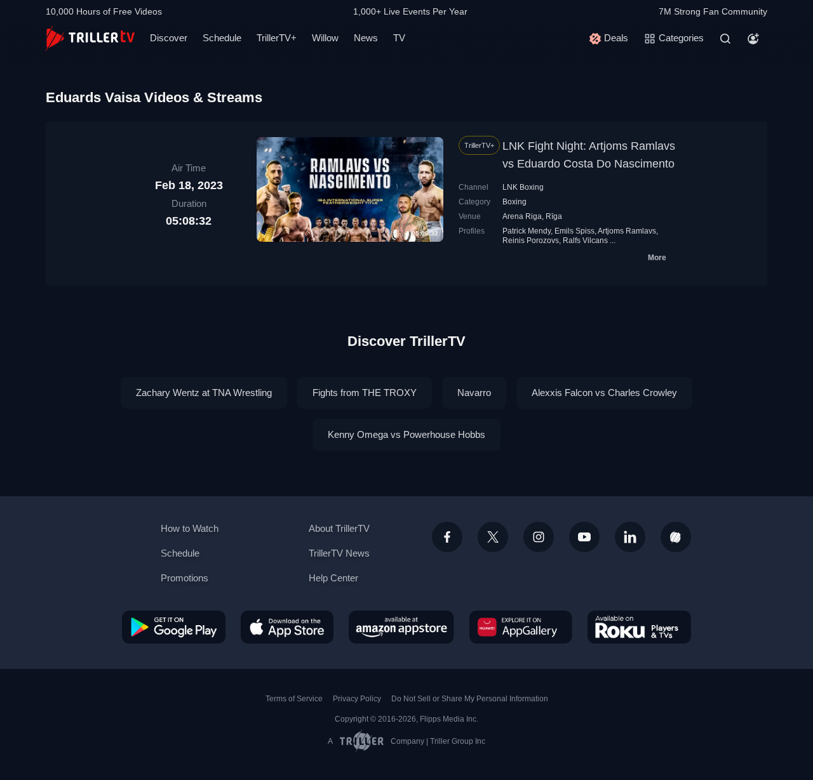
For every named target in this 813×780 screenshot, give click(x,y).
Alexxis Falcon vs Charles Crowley (604, 392)
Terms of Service (294, 698)
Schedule (222, 37)
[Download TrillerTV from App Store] (287, 627)
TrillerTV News (339, 553)
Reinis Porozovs (530, 240)
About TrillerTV (339, 528)
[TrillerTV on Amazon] (401, 627)
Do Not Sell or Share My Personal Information (469, 698)
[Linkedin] (630, 537)
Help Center (333, 577)
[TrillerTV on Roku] (639, 627)
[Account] (753, 39)
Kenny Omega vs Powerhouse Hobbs (406, 434)
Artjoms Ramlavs (627, 231)
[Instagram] (538, 537)
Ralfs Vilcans (585, 240)
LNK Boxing (523, 187)
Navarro (474, 392)
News (366, 37)
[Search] (725, 39)
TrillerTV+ (277, 37)
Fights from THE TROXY (364, 392)
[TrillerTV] (90, 38)
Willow (325, 37)
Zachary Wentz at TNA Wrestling (204, 392)
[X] (493, 537)
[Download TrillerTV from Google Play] (173, 627)
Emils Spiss (574, 231)
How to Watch (189, 528)
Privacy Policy (357, 698)
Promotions (184, 577)
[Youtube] (584, 537)
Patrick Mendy (526, 231)
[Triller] (676, 537)
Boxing (514, 201)
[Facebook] (447, 537)
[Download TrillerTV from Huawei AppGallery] (520, 627)
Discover (168, 37)
